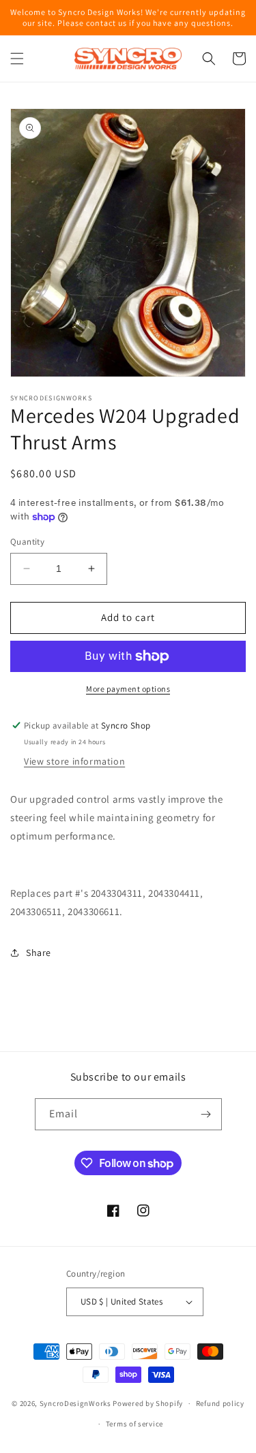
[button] (17, 59)
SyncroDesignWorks (75, 1403)
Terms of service (134, 1423)
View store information (74, 761)
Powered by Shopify (148, 1403)
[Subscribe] (206, 1114)
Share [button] (38, 952)
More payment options (128, 689)
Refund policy (220, 1403)
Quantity (27, 541)
